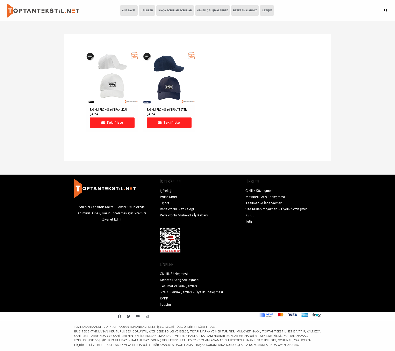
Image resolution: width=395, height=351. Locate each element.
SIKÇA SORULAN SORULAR (175, 10)
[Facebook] (119, 316)
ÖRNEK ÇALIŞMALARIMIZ (212, 10)
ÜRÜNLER (147, 10)
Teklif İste (115, 122)
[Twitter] (128, 316)
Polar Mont (168, 197)
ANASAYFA (129, 10)
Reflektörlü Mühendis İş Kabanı (184, 215)
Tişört (164, 203)
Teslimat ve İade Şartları (178, 286)
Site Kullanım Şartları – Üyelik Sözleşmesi (191, 292)
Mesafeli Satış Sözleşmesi (179, 280)
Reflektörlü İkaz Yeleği (177, 209)
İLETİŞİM (267, 10)
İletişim (165, 304)
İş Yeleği (166, 190)
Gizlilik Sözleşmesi (174, 273)
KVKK (164, 298)
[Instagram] (147, 316)
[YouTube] (138, 316)
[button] (386, 10)
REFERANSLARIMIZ (245, 10)
